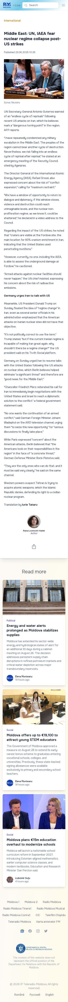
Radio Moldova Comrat (16, 915)
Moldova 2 (31, 902)
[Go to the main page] (7, 5)
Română (19, 994)
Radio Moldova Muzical (51, 908)
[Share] (34, 546)
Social (10, 730)
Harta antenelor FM (48, 921)
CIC (38, 915)
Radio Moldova (52, 902)
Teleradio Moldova (19, 921)
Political (11, 620)
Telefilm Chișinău (55, 915)
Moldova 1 (13, 902)
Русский (35, 994)
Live (16, 5)
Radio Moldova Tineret (17, 908)
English (49, 994)
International (12, 20)
